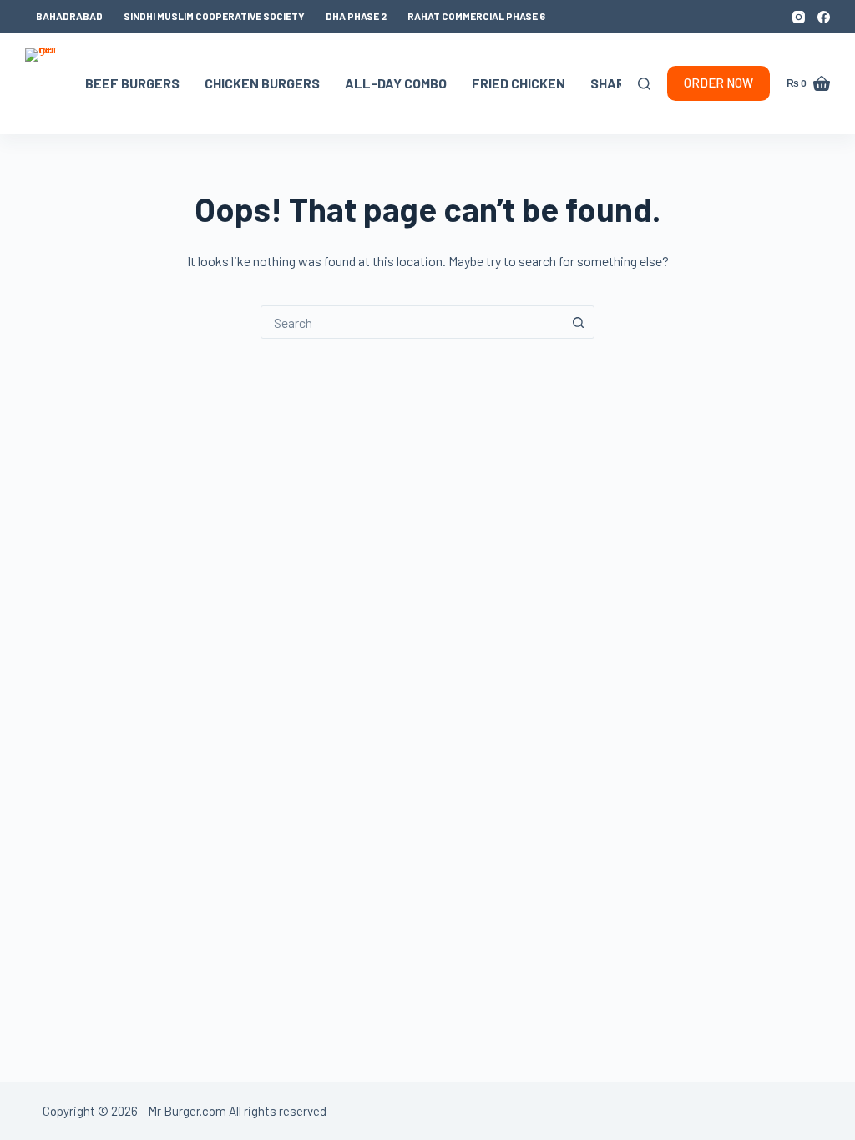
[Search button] (578, 322)
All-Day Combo (396, 83)
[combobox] (411, 322)
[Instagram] (798, 17)
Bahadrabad (69, 16)
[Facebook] (823, 17)
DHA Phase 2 (356, 16)
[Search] (644, 84)
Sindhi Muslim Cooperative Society (214, 16)
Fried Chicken (518, 83)
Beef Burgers (132, 83)
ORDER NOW (718, 82)
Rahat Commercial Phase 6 (476, 16)
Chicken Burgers (262, 83)
